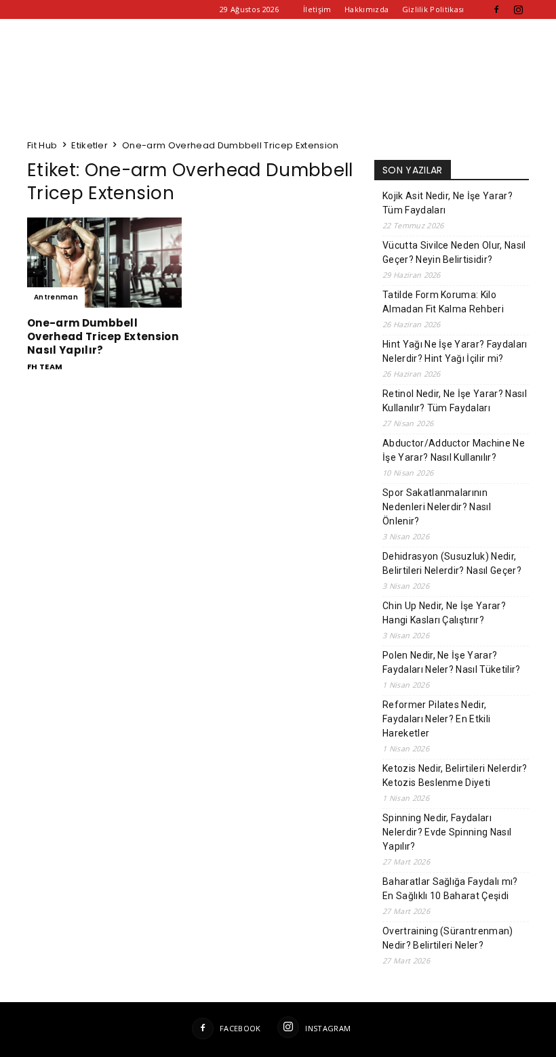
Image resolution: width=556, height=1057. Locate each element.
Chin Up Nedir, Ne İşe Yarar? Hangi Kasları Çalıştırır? (444, 612)
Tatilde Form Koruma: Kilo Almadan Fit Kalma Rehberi (443, 301)
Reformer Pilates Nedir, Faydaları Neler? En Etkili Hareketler (436, 719)
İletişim (317, 9)
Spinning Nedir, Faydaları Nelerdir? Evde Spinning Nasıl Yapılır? (446, 832)
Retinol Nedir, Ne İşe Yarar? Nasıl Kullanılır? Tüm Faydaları (454, 400)
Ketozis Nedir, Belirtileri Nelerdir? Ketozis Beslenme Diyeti (455, 775)
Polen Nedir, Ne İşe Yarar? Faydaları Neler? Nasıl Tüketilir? (451, 662)
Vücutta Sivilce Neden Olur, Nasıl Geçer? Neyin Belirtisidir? (454, 252)
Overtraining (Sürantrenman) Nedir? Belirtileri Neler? (447, 938)
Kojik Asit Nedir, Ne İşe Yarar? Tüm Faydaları (447, 202)
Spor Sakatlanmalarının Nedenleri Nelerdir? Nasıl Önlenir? (436, 506)
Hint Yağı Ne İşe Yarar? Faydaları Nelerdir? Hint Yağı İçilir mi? (455, 351)
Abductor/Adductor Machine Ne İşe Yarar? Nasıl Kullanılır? (453, 450)
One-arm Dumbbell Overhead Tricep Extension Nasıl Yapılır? (102, 336)
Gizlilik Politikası (433, 9)
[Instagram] (519, 9)
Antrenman (56, 297)
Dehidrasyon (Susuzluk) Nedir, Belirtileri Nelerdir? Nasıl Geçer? (451, 563)
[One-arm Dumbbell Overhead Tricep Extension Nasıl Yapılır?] (104, 262)
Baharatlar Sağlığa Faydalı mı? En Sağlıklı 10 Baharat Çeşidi (450, 888)
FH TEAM (44, 366)
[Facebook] (496, 9)
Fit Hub (42, 145)
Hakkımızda (366, 9)
